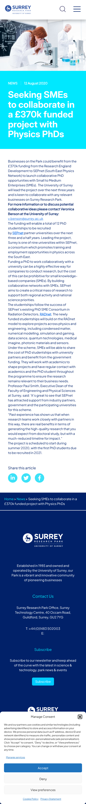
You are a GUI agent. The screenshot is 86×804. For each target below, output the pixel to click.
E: (43, 633)
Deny (43, 779)
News (21, 499)
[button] (80, 717)
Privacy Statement (50, 798)
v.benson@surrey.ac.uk (25, 218)
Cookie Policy (30, 798)
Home (9, 499)
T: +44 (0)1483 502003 (43, 628)
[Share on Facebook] (39, 478)
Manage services (15, 757)
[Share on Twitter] (26, 478)
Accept (43, 768)
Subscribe (43, 681)
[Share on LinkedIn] (12, 478)
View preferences (43, 790)
